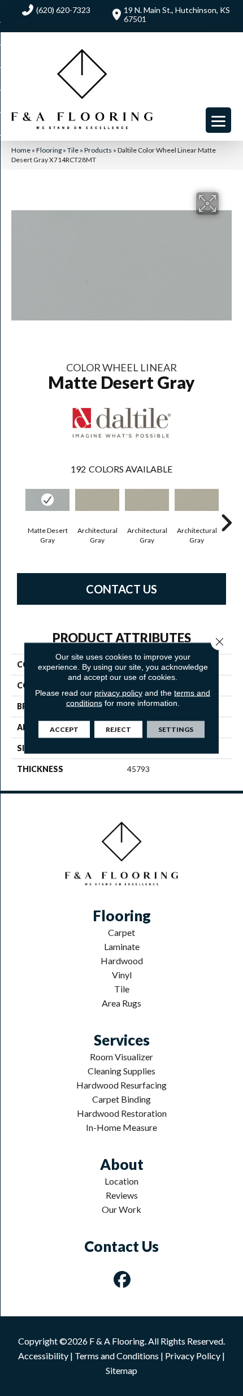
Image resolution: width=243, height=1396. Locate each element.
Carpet (121, 932)
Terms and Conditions (117, 1355)
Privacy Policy (192, 1355)
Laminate (122, 946)
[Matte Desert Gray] (47, 500)
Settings (175, 729)
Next (226, 505)
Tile (73, 150)
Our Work (121, 1209)
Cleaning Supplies (121, 1070)
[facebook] (122, 1279)
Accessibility (43, 1355)
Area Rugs (121, 1003)
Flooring (49, 150)
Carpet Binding (121, 1099)
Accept (64, 729)
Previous (16, 505)
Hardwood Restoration (122, 1113)
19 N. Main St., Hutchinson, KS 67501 (177, 14)
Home (21, 150)
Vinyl (122, 974)
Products (98, 150)
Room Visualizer (121, 1056)
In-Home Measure (121, 1127)
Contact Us (121, 589)
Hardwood (122, 960)
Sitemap (121, 1370)
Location (121, 1181)
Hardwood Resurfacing (121, 1084)
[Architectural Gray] (97, 500)
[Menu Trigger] (218, 120)
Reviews (122, 1195)
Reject (118, 729)
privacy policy (118, 692)
